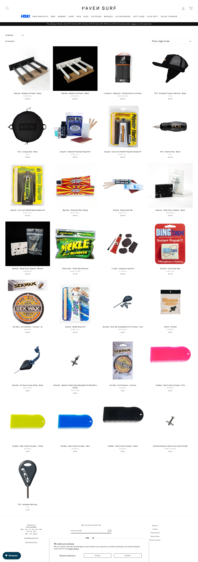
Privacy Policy (155, 532)
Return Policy (155, 536)
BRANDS (108, 16)
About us (155, 525)
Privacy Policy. (73, 549)
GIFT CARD (139, 16)
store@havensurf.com (31, 538)
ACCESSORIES (123, 16)
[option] (99, 24)
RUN (79, 16)
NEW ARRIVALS (40, 16)
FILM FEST (152, 16)
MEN (53, 16)
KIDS (86, 16)
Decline (128, 555)
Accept (97, 555)
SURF (71, 16)
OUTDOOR (96, 16)
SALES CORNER (169, 16)
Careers (155, 529)
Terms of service (155, 540)
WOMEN (62, 16)
